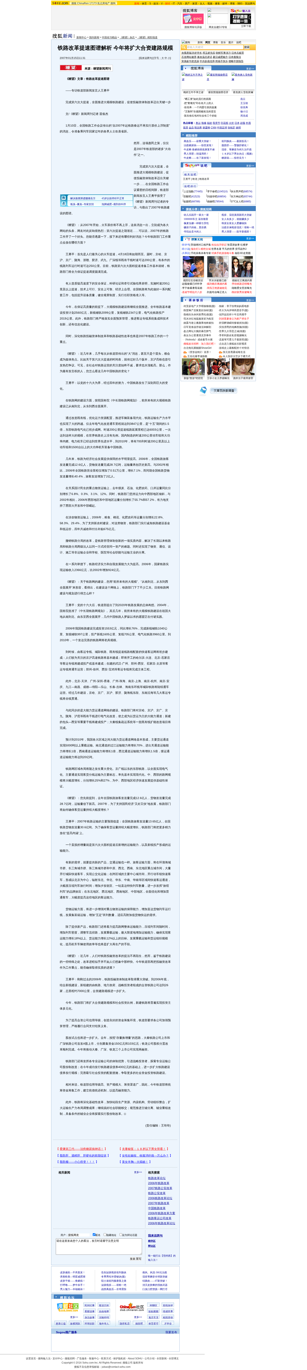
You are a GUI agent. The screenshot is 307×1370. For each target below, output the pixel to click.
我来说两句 (146, 58)
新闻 (200, 42)
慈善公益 (61, 1323)
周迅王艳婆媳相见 (217, 288)
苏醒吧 (187, 196)
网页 (207, 42)
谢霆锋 (206, 127)
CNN (213, 127)
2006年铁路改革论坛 (161, 1223)
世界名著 (216, 248)
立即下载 (246, 26)
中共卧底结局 (207, 61)
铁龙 (194, 179)
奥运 (198, 123)
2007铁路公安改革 (160, 1188)
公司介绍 (150, 1358)
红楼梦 (244, 244)
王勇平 (186, 179)
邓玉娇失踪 (209, 52)
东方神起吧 (237, 196)
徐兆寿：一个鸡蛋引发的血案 (200, 107)
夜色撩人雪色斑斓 (243, 92)
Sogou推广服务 (66, 1332)
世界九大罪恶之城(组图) (232, 331)
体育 (144, 3)
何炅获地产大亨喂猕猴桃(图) (199, 306)
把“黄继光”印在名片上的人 (198, 103)
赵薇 (242, 123)
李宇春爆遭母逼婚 (192, 288)
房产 (187, 3)
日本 (237, 123)
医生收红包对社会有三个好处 (200, 115)
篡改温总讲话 (204, 57)
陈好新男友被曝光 (242, 292)
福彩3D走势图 (243, 253)
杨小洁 (244, 111)
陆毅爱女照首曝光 (242, 288)
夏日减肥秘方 (220, 57)
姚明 (238, 127)
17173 (93, 3)
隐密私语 (125, 1323)
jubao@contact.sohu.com (116, 1366)
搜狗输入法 (44, 1358)
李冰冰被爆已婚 (217, 280)
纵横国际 (75, 1323)
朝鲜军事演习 (223, 52)
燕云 (242, 99)
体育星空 (153, 1323)
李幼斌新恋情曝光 (242, 283)
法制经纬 (104, 1317)
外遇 (248, 123)
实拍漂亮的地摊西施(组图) (233, 327)
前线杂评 (168, 1305)
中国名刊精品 (109, 37)
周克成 (244, 115)
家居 (194, 3)
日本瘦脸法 (234, 57)
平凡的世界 (228, 248)
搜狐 (73, 3)
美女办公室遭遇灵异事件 (197, 335)
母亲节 (216, 123)
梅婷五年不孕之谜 (193, 92)
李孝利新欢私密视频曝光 (233, 335)
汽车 (179, 3)
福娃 (209, 123)
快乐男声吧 (237, 191)
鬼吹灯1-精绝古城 (201, 248)
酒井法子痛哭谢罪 (243, 378)
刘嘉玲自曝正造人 (217, 292)
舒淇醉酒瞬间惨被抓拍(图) (233, 322)
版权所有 (138, 1362)
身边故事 (90, 1317)
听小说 (186, 248)
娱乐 (156, 3)
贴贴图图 (153, 1311)
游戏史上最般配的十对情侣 (234, 347)
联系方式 (106, 1358)
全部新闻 (162, 1358)
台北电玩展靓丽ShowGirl (198, 347)
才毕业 (168, 1323)
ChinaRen (83, 3)
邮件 (224, 3)
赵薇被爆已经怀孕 (192, 283)
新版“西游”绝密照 (193, 378)
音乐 (223, 42)
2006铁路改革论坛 (160, 1198)
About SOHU (135, 1358)
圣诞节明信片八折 (192, 292)
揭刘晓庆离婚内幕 (217, 283)
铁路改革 (204, 179)
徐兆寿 (244, 107)
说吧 (238, 42)
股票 (185, 127)
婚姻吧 (211, 201)
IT (174, 3)
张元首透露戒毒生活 (234, 352)
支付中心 (58, 1358)
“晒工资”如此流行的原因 (197, 99)
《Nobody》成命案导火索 (198, 339)
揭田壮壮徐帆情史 (193, 280)
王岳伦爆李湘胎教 (197, 356)
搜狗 (112, 3)
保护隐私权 (119, 1358)
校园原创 (168, 1317)
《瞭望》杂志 (127, 37)
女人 (202, 3)
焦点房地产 (103, 3)
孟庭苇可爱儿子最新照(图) (233, 339)
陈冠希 (198, 127)
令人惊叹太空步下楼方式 (236, 356)
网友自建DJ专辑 (218, 27)
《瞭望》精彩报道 (147, 37)
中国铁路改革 (157, 1208)
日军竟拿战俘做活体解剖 (197, 327)
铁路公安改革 (157, 1193)
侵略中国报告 (236, 61)
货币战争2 (241, 248)
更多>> (138, 1172)
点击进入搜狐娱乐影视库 (233, 343)
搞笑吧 (139, 1323)
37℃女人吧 (237, 201)
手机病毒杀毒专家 (201, 253)
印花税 (224, 123)
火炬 (231, 123)
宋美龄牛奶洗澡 (190, 61)
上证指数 (189, 191)
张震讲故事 (233, 244)
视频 (209, 3)
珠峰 (203, 123)
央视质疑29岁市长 (191, 52)
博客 (232, 3)
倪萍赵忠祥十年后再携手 (233, 314)
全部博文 (174, 1358)
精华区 (152, 1240)
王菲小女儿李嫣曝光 (218, 378)
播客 (217, 3)
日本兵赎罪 (237, 52)
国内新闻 (94, 37)
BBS (239, 3)
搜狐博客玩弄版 (193, 27)
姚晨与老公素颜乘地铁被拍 (199, 322)
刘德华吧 (212, 196)
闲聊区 (153, 1305)
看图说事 (90, 1311)
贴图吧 (187, 201)
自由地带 (104, 1311)
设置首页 (31, 1358)
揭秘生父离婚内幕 (242, 280)
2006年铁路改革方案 (161, 1213)
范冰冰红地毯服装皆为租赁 (199, 318)
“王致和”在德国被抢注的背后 (200, 111)
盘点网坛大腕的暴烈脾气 (197, 331)
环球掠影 (90, 1323)
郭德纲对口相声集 (201, 244)
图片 (230, 42)
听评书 (186, 244)
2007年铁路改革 (158, 1203)
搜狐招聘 (70, 1358)
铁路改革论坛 (157, 1178)
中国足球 (222, 127)
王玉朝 (244, 103)
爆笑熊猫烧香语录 (218, 92)
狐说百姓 (104, 1305)
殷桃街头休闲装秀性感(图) (198, 314)
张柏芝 (231, 127)
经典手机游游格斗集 (223, 253)
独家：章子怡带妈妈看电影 (234, 306)
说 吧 (203, 165)
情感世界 (168, 1311)
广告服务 (82, 1358)
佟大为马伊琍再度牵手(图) (233, 310)
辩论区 (152, 1245)
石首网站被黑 (189, 57)
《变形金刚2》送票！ (199, 352)
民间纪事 (90, 1305)
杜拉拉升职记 (219, 244)
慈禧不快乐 (221, 61)
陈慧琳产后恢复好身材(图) (198, 310)
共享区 (186, 253)
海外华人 (104, 1323)
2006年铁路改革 (158, 1183)
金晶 (191, 127)
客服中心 (94, 1358)
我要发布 (171, 1332)
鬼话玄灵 (153, 1317)
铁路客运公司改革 (159, 1218)
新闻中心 (81, 37)
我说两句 (250, 3)
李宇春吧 (212, 191)
